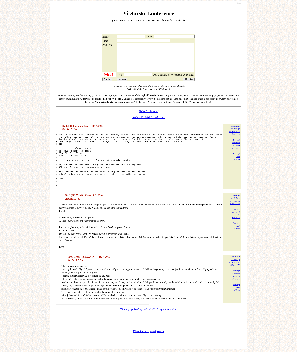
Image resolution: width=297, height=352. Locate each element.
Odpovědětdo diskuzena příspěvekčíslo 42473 (234, 130)
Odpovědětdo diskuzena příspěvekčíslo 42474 (234, 199)
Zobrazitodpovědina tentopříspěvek (236, 144)
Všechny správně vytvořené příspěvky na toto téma (148, 309)
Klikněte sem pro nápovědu (148, 331)
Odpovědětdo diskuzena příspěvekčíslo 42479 (234, 260)
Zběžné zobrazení (148, 111)
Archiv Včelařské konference (148, 117)
